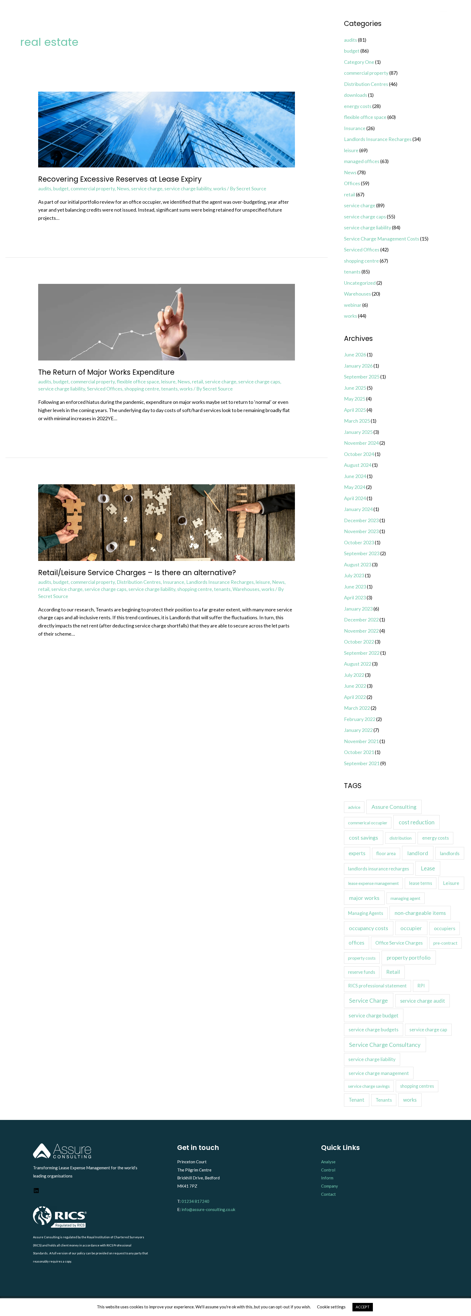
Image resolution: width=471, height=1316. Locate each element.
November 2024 (361, 443)
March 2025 (357, 421)
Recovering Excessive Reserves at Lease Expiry (120, 179)
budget (61, 188)
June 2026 (355, 354)
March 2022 (357, 708)
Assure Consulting (394, 806)
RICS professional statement (377, 985)
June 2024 (355, 476)
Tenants (384, 1100)
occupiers (444, 928)
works (219, 188)
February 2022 (359, 719)
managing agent (405, 898)
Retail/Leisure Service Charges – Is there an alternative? (137, 573)
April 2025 (355, 410)
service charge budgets (373, 1029)
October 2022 (359, 642)
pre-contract (445, 942)
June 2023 (355, 587)
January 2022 (358, 730)
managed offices (361, 161)
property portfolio (409, 957)
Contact (328, 1194)
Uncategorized (360, 283)
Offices (352, 183)
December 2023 (361, 520)
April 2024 (355, 498)
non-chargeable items (420, 913)
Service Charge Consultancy (385, 1044)
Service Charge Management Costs (381, 239)
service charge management (379, 1073)
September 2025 (361, 377)
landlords (450, 853)
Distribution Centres (139, 582)
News (123, 188)
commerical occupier (367, 822)
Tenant (356, 1100)
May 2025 (354, 399)
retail (197, 381)
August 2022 (357, 664)
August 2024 (357, 465)
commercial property (93, 188)
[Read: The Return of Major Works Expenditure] (166, 322)
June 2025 (355, 388)
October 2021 (359, 752)
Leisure (451, 883)
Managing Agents (365, 913)
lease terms (420, 883)
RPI (421, 985)
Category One (359, 62)
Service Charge (368, 1000)
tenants (169, 389)
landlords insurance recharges (378, 869)
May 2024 (354, 487)
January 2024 (358, 509)
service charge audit (422, 1001)
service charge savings (369, 1086)
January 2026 (358, 366)
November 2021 (361, 741)
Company (329, 1185)
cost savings (363, 837)
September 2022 (361, 653)
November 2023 (361, 531)
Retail (393, 972)
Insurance (173, 582)
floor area (386, 853)
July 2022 (354, 675)
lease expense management (373, 883)
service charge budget (373, 1015)
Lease (428, 868)
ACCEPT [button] (363, 1307)
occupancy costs (368, 928)
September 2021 (361, 763)
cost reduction (416, 822)
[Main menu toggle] (443, 14)
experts (357, 853)
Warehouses (246, 589)
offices (356, 943)
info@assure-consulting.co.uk (208, 1209)
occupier (411, 928)
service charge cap (428, 1029)
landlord (417, 853)
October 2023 (359, 542)
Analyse (328, 1161)
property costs (362, 957)
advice (354, 807)
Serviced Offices (104, 389)
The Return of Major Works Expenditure (106, 372)
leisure (168, 381)
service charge (146, 188)
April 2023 (355, 597)
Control (328, 1169)
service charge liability (187, 188)
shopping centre (141, 389)
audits (44, 188)
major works (364, 897)
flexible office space (138, 381)
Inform (327, 1177)
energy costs (358, 106)
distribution (401, 837)
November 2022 (361, 631)
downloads (355, 95)
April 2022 (355, 697)
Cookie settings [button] (331, 1306)
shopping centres (417, 1086)
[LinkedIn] (36, 1192)
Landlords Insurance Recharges (220, 582)
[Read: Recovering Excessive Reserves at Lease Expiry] (166, 129)
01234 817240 (195, 1201)
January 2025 (358, 432)
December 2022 (361, 620)
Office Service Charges (399, 943)
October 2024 (359, 454)
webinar (352, 305)
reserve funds (361, 972)
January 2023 (358, 609)
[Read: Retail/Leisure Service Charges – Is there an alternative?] (166, 522)
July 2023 (354, 575)
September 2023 (361, 553)
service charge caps (259, 381)
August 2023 (357, 564)
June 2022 (355, 686)
